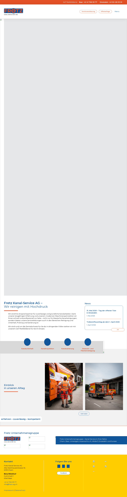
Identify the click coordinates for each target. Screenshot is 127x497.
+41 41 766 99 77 (10, 482)
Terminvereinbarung (88, 11)
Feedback (63, 473)
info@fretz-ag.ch (10, 484)
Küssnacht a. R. (85, 441)
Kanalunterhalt (27, 349)
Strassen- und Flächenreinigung (88, 350)
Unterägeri (74, 441)
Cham (62, 441)
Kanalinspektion (47, 349)
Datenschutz (20, 490)
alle (118, 329)
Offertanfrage (105, 11)
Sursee (114, 441)
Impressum (9, 490)
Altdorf (95, 441)
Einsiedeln (103, 441)
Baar (67, 441)
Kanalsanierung (67, 349)
